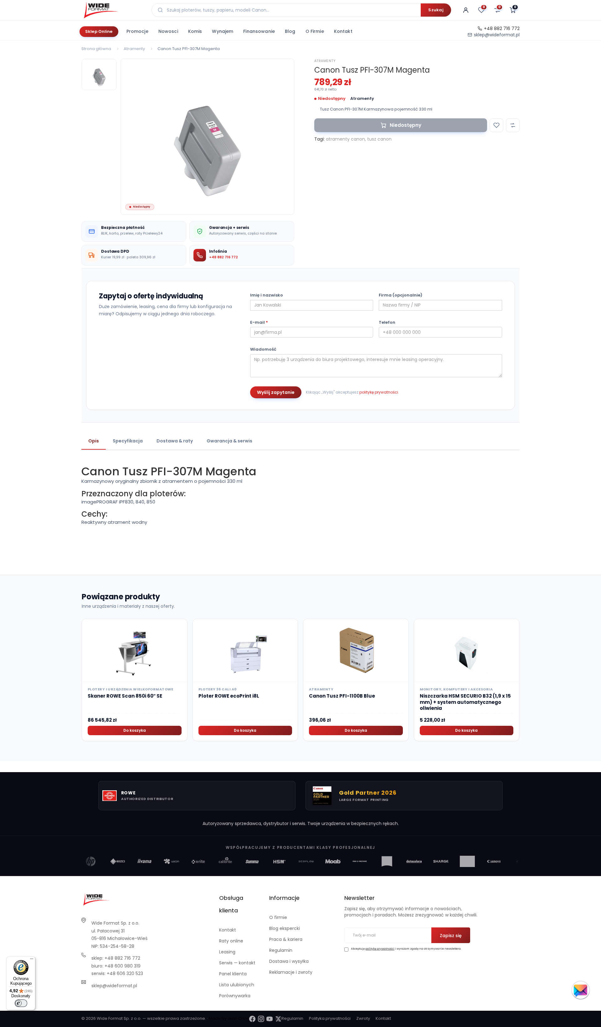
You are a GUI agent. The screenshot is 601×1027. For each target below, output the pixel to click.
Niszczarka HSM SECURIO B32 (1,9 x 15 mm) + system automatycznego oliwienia (465, 702)
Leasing (227, 952)
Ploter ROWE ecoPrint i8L (228, 696)
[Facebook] (252, 1019)
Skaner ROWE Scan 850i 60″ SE (125, 696)
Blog (290, 31)
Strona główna (96, 49)
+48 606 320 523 (125, 973)
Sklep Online (99, 31)
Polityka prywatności (330, 1018)
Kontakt (343, 31)
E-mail (259, 322)
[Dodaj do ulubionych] (496, 125)
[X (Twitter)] (278, 1019)
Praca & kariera (285, 939)
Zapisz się (451, 935)
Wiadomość (263, 349)
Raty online (231, 941)
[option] (207, 136)
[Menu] (31, 960)
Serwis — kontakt (237, 963)
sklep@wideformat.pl (497, 35)
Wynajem (222, 31)
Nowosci (168, 31)
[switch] (21, 1003)
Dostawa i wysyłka (289, 961)
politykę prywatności (378, 392)
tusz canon (379, 139)
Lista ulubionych (236, 985)
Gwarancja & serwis (229, 441)
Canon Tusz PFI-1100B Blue (342, 696)
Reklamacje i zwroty (290, 972)
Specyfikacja (128, 441)
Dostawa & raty (175, 441)
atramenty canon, (346, 139)
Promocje (137, 31)
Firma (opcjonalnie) (400, 295)
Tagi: (319, 139)
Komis (195, 31)
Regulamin (280, 950)
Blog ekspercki (284, 928)
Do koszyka (134, 730)
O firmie (315, 31)
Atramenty (134, 49)
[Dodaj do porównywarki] (513, 125)
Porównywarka (234, 996)
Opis (93, 441)
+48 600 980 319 (123, 966)
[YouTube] (269, 1019)
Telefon (387, 322)
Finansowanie (259, 31)
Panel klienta (233, 974)
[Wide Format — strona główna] (112, 10)
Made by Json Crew (229, 1018)
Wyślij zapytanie (276, 392)
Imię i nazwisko (266, 295)
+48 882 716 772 (502, 28)
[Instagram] (261, 1019)
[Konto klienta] (466, 10)
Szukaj (436, 10)
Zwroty (363, 1018)
